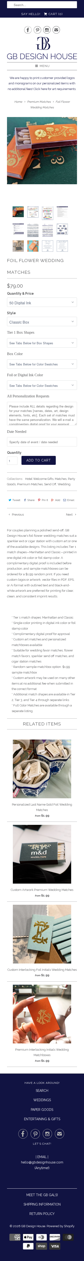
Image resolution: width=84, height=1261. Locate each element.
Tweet (16, 500)
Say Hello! (30, 14)
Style (11, 313)
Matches (60, 479)
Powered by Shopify (60, 1226)
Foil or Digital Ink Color (25, 375)
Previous (17, 514)
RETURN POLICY (42, 1214)
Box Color (15, 354)
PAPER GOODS (42, 1110)
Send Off (50, 484)
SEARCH (42, 1091)
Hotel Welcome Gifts (39, 479)
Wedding (64, 484)
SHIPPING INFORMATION (42, 1204)
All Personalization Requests (28, 396)
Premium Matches (30, 484)
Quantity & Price (20, 293)
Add (57, 500)
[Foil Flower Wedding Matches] (42, 150)
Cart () (55, 14)
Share (31, 500)
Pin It (45, 500)
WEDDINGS (42, 1100)
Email (70, 500)
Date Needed (16, 432)
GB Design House (33, 1226)
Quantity (14, 452)
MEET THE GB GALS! (42, 1195)
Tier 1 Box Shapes (20, 332)
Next (69, 514)
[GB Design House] (42, 49)
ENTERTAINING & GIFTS (42, 1119)
